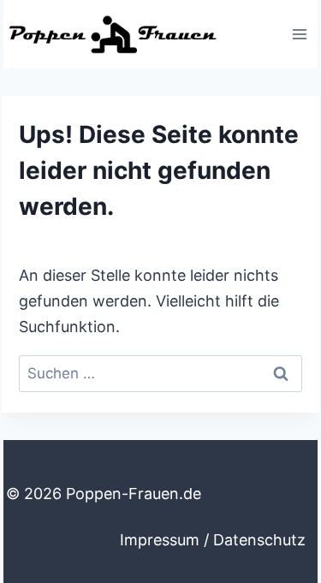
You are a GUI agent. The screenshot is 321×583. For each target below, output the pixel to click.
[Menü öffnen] (299, 34)
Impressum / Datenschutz (213, 540)
